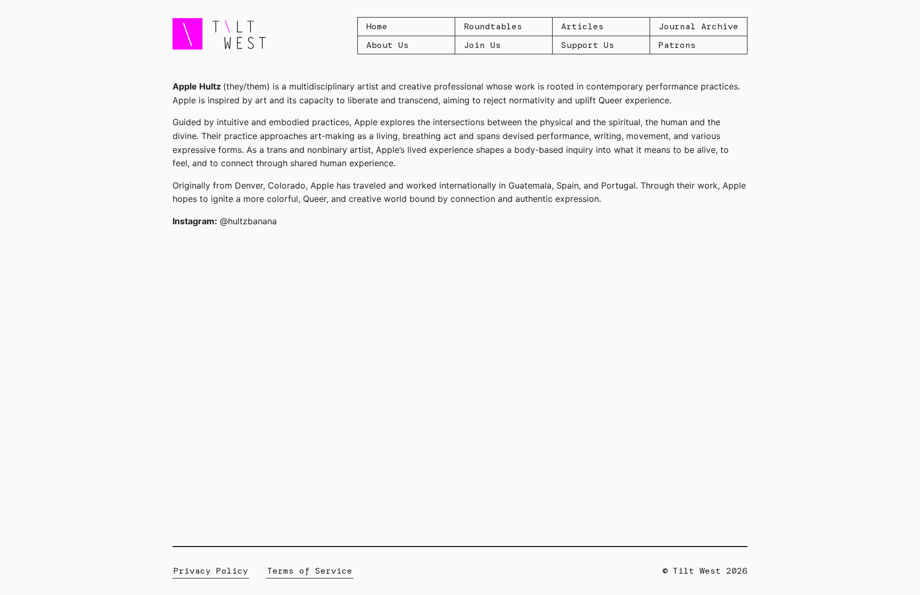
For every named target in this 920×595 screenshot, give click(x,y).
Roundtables (493, 26)
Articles (582, 26)
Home (377, 26)
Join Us (482, 45)
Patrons (677, 45)
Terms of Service (309, 570)
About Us (387, 45)
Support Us (587, 45)
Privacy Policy (211, 570)
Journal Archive (698, 26)
